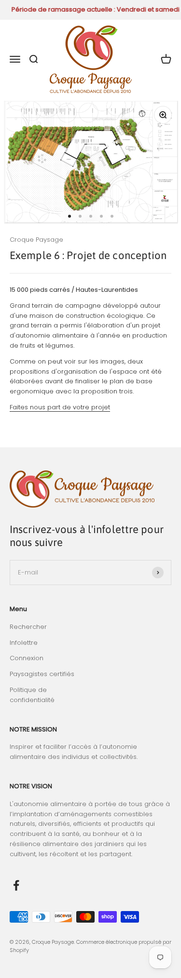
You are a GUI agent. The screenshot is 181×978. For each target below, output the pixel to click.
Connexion (26, 658)
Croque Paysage (36, 239)
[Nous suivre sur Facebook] (16, 885)
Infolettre (24, 642)
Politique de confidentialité (32, 694)
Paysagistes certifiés (42, 673)
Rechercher (28, 626)
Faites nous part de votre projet (60, 407)
